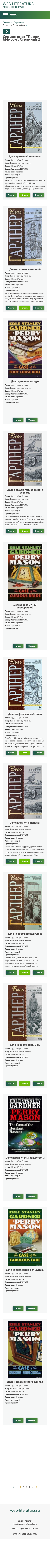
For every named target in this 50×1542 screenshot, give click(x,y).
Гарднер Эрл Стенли (19, 160)
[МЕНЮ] (5, 15)
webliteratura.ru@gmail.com (25, 1524)
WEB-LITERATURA (18, 4)
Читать (11, 195)
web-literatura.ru (25, 1511)
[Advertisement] (25, 68)
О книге (38, 195)
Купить (25, 195)
